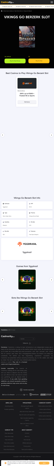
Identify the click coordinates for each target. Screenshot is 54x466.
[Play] (27, 279)
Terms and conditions (27, 449)
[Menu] (51, 2)
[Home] (1, 11)
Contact (27, 433)
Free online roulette (9, 443)
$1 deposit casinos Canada (35, 6)
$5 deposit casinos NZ (21, 6)
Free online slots (9, 439)
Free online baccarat (9, 446)
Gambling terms (9, 406)
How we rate (27, 439)
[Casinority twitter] (30, 343)
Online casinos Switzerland (45, 419)
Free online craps (9, 436)
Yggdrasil (5, 207)
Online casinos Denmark (45, 412)
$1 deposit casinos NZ (7, 6)
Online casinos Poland (45, 409)
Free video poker (9, 433)
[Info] (27, 98)
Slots (4, 216)
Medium (5, 225)
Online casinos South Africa (45, 406)
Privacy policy (27, 446)
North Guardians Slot (27, 303)
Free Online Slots (18, 11)
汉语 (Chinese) (11, 330)
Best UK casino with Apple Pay (27, 414)
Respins (36, 234)
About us (27, 436)
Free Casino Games (8, 11)
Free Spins (32, 234)
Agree (44, 463)
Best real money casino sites (27, 411)
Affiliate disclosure (27, 443)
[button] (2, 135)
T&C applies (7, 56)
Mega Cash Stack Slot (27, 271)
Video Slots (8, 216)
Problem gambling (9, 409)
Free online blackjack (9, 449)
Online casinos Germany (45, 416)
